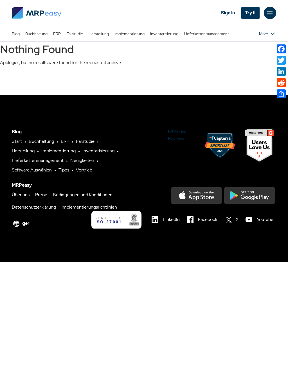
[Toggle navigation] (270, 13)
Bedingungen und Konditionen (82, 195)
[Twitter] (281, 60)
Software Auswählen (32, 170)
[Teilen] (281, 94)
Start (17, 141)
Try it (250, 13)
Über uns (21, 195)
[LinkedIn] (281, 71)
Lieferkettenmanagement (206, 33)
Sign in (228, 13)
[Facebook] (281, 49)
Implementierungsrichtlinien (89, 207)
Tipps (63, 170)
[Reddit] (281, 82)
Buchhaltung (36, 33)
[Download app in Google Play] (249, 195)
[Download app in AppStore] (196, 195)
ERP (57, 33)
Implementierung (129, 33)
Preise (41, 195)
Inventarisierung (164, 33)
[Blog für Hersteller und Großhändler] (37, 13)
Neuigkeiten (82, 160)
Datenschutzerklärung (34, 207)
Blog (16, 33)
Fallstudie (74, 33)
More (263, 33)
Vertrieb (84, 170)
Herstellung (99, 33)
